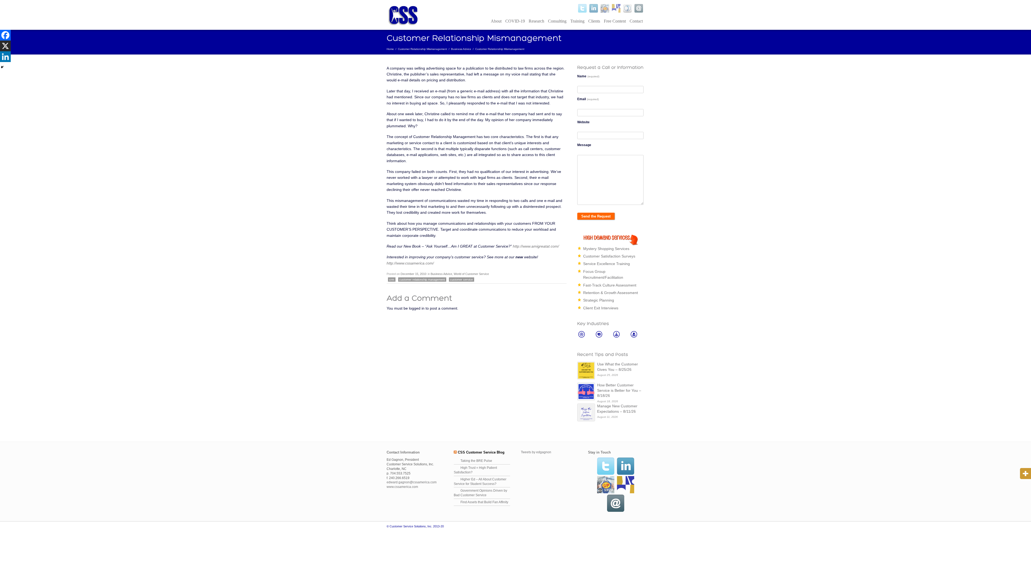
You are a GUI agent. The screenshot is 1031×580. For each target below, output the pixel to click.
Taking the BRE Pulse (476, 461)
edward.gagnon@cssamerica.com (412, 482)
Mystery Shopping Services (606, 249)
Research (536, 21)
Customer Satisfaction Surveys (609, 256)
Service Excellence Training (606, 264)
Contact (636, 21)
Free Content (615, 21)
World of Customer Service (471, 274)
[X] (5, 46)
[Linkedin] (5, 56)
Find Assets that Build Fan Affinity (484, 502)
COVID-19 (515, 21)
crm (391, 279)
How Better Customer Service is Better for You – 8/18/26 (619, 390)
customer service (461, 279)
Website (583, 122)
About (496, 21)
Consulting (557, 21)
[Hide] (2, 67)
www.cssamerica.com (402, 487)
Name (588, 76)
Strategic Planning (598, 300)
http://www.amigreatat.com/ (536, 246)
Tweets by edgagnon (536, 452)
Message (584, 145)
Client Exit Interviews (600, 308)
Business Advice (461, 49)
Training (577, 21)
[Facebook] (5, 35)
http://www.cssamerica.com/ (410, 263)
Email (588, 99)
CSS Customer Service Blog (481, 452)
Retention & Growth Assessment (610, 293)
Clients (594, 21)
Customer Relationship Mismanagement (422, 49)
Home (390, 49)
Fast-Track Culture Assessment (609, 285)
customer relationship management (422, 279)
